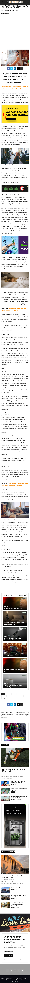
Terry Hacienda (8, 10)
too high (3, 698)
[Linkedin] (15, 68)
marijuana (15, 695)
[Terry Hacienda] (2, 10)
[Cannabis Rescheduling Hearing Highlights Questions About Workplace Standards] (5, 905)
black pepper (8, 693)
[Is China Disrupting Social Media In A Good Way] (5, 791)
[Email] (18, 68)
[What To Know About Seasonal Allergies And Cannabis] (5, 783)
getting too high (24, 693)
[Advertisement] (15, 32)
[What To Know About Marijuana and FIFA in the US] (15, 757)
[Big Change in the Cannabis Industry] (5, 890)
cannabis (14, 693)
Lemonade (9, 695)
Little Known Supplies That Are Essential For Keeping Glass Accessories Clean (22, 714)
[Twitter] (11, 68)
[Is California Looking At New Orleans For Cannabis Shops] (5, 798)
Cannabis (3, 13)
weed (8, 698)
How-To (7, 13)
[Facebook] (8, 68)
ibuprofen (4, 695)
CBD (18, 693)
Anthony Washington (6, 772)
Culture (3, 766)
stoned (25, 695)
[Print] (21, 68)
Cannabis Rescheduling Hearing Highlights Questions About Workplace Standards (18, 904)
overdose (21, 695)
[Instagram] (11, 970)
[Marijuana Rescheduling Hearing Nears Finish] (5, 897)
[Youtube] (22, 970)
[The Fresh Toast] (15, 2)
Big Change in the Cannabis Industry (19, 887)
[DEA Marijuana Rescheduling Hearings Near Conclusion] (15, 864)
